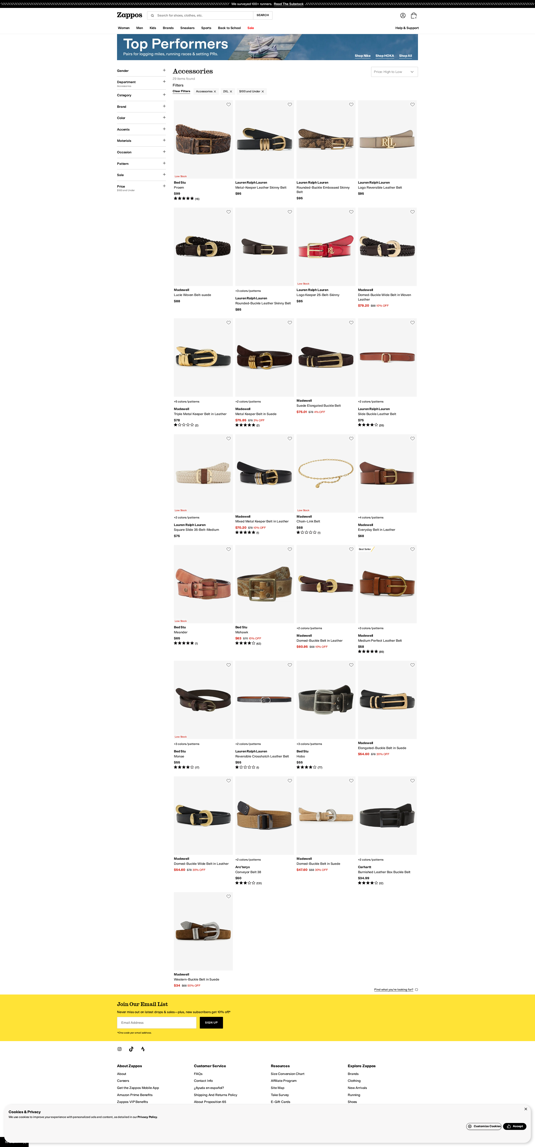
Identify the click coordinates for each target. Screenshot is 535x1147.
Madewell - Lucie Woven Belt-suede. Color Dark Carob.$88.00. (203, 260)
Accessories (204, 91)
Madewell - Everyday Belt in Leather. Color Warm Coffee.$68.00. (387, 486)
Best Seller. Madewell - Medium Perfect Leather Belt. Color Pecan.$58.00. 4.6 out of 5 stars (387, 599)
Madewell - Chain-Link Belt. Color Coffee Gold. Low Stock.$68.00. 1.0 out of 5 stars (326, 486)
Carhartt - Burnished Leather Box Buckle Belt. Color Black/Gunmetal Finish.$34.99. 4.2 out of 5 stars (387, 830)
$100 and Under (249, 91)
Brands (353, 1074)
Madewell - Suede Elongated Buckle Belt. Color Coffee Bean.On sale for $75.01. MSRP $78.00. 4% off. (326, 372)
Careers (123, 1081)
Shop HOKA (385, 56)
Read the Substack (288, 4)
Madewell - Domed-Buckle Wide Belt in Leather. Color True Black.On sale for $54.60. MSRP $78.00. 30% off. (203, 830)
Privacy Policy (147, 1117)
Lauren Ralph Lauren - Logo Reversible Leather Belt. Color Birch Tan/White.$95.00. (387, 150)
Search (263, 15)
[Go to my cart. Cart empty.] (414, 15)
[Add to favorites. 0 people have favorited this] (228, 104)
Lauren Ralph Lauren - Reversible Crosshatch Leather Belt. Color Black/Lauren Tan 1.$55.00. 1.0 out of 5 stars (264, 715)
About (121, 1074)
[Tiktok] (131, 1049)
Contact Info (203, 1081)
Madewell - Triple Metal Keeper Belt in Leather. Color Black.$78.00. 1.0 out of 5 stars (203, 372)
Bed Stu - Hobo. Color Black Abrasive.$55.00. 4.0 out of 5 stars (326, 715)
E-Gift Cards (280, 1102)
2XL (225, 91)
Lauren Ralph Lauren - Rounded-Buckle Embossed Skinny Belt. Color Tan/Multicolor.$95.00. (326, 150)
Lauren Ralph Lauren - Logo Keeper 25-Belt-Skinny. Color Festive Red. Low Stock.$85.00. (326, 260)
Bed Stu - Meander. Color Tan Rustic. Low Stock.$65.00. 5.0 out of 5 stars (203, 599)
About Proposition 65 (210, 1102)
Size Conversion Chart (287, 1074)
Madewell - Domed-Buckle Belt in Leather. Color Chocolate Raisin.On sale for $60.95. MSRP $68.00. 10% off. (326, 599)
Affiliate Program (284, 1081)
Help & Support (407, 28)
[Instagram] (119, 1049)
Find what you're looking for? (393, 989)
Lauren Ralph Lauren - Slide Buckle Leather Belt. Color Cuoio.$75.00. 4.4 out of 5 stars (387, 372)
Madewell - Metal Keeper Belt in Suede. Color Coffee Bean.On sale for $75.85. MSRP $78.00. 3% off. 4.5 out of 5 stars (264, 372)
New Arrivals (357, 1088)
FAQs (198, 1074)
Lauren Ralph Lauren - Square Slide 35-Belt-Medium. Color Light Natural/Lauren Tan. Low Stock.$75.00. (203, 486)
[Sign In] (403, 15)
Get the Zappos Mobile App (138, 1088)
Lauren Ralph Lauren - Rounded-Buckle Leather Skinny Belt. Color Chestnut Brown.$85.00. (264, 260)
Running (354, 1095)
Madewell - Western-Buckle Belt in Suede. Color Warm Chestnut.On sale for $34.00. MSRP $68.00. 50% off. (203, 940)
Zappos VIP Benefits (132, 1102)
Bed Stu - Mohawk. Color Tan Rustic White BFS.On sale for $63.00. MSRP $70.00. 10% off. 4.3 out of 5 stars (264, 599)
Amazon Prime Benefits (135, 1095)
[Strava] (143, 1049)
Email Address (132, 1023)
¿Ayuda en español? (209, 1088)
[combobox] (200, 15)
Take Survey (280, 1095)
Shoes (352, 1102)
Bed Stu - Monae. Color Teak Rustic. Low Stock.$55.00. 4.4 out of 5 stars (203, 715)
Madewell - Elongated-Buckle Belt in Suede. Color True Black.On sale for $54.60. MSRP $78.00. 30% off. (387, 715)
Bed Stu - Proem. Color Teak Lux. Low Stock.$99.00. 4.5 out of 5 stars (203, 150)
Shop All (405, 56)
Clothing (354, 1081)
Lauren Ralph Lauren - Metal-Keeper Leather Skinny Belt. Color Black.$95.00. (264, 150)
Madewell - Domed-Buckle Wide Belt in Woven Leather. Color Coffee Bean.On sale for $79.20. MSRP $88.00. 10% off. (387, 260)
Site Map (277, 1088)
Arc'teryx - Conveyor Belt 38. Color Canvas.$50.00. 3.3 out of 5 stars (264, 830)
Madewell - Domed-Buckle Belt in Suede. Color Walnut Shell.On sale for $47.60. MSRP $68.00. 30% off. (326, 830)
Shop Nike (363, 56)
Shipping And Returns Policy (215, 1095)
